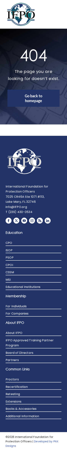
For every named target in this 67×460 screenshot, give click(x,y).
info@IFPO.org (16, 207)
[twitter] (16, 221)
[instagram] (32, 221)
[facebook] (9, 221)
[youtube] (24, 221)
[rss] (40, 221)
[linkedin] (48, 221)
